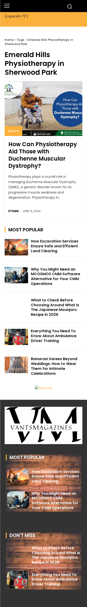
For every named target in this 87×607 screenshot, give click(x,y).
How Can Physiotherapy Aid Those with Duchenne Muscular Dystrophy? (42, 155)
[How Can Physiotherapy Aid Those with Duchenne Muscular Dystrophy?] (43, 108)
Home (9, 40)
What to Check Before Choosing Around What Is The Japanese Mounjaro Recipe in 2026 (55, 307)
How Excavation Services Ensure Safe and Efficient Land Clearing (54, 246)
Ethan (13, 211)
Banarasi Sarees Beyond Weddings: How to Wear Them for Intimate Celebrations (54, 366)
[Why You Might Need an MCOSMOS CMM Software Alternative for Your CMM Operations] (16, 275)
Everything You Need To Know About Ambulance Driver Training (54, 335)
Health (13, 131)
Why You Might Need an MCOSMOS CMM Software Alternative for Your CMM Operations (55, 276)
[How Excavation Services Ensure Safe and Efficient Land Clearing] (16, 247)
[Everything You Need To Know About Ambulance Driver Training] (16, 337)
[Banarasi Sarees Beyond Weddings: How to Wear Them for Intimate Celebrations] (16, 365)
